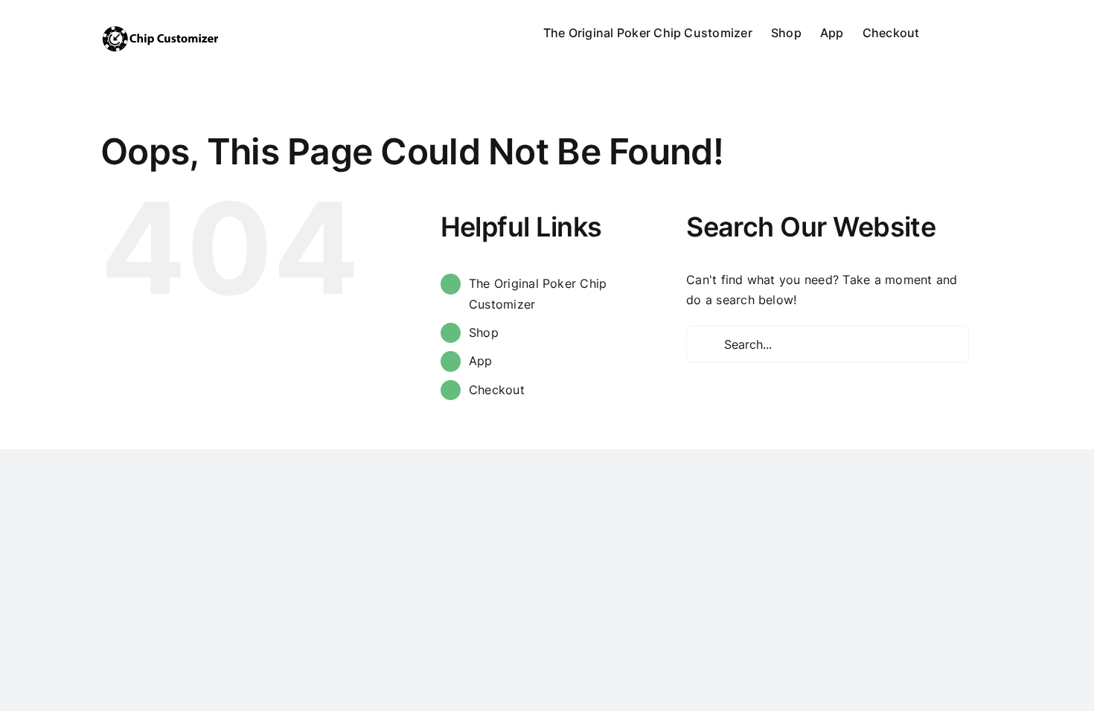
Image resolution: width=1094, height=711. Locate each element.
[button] (970, 31)
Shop (484, 332)
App (481, 360)
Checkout (497, 389)
